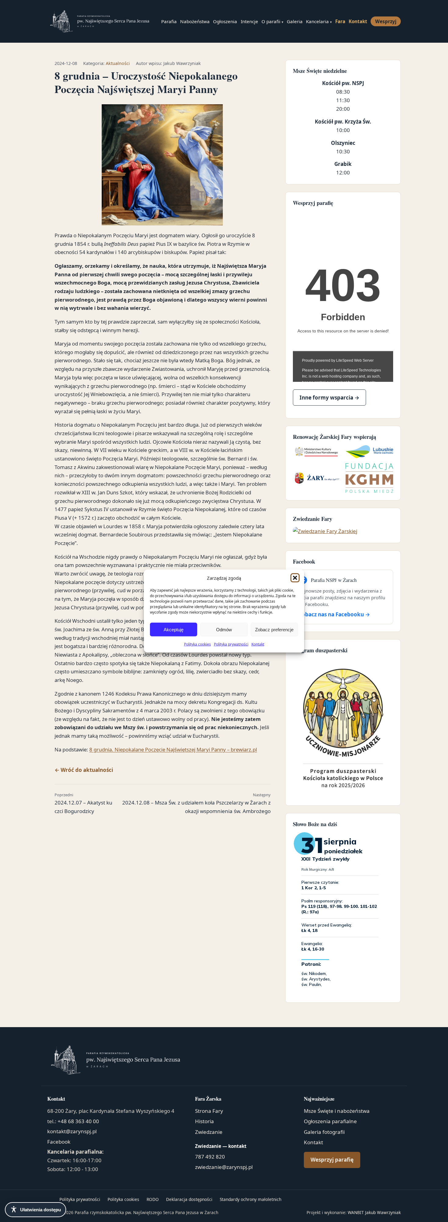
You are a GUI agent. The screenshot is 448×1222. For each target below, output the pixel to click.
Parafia (169, 21)
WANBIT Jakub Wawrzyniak (374, 1212)
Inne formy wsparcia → (329, 397)
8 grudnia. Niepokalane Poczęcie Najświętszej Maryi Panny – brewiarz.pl (173, 749)
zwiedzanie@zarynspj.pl (224, 1166)
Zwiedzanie (208, 1131)
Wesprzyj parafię (332, 1159)
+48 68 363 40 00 (78, 1121)
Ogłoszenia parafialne (330, 1121)
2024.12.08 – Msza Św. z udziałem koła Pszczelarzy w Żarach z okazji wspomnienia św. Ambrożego (196, 803)
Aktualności (118, 63)
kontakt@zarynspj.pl (72, 1131)
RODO (153, 1199)
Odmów (224, 629)
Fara (340, 21)
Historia (204, 1121)
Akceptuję (173, 629)
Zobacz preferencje (274, 629)
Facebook (58, 1141)
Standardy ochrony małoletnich (250, 1199)
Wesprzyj (385, 21)
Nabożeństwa (195, 21)
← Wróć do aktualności (84, 769)
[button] (295, 578)
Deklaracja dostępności (189, 1199)
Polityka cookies (197, 644)
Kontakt (257, 644)
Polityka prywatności (231, 644)
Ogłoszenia (225, 21)
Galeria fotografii (324, 1131)
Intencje (249, 21)
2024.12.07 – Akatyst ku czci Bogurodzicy (83, 803)
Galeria (295, 21)
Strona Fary (209, 1110)
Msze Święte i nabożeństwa (337, 1110)
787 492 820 (210, 1156)
